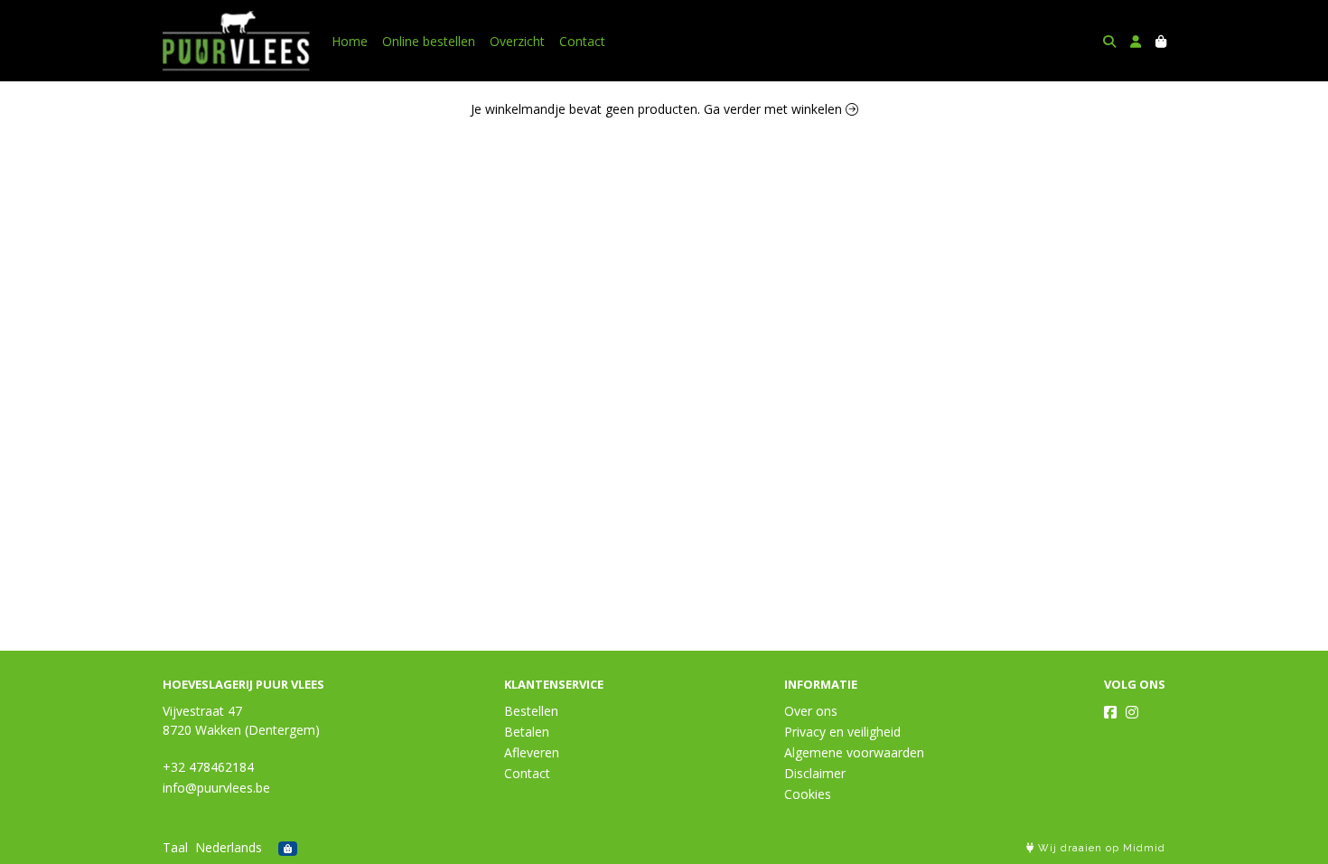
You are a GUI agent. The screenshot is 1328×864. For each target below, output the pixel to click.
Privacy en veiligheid (842, 731)
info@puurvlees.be (216, 787)
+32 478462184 (208, 766)
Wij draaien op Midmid (1099, 848)
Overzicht (517, 41)
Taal (175, 847)
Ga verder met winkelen (775, 108)
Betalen (526, 731)
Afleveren (531, 752)
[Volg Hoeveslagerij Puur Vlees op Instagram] (1132, 712)
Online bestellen (428, 41)
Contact (582, 41)
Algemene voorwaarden (854, 752)
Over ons (810, 710)
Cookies (807, 794)
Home (350, 41)
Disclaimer (815, 773)
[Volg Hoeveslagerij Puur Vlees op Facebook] (1110, 712)
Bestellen (531, 710)
